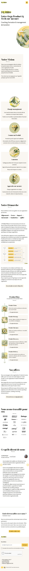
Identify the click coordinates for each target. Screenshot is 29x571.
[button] (27, 2)
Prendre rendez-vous (14, 531)
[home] (6, 2)
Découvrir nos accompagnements (14, 397)
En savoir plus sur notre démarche (14, 286)
